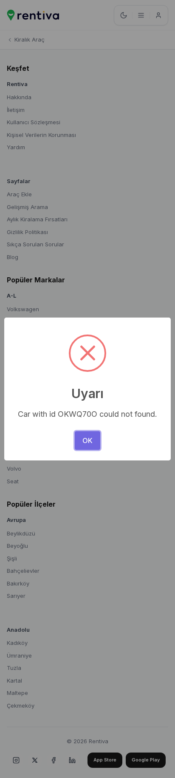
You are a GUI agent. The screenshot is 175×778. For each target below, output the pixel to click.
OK (87, 440)
